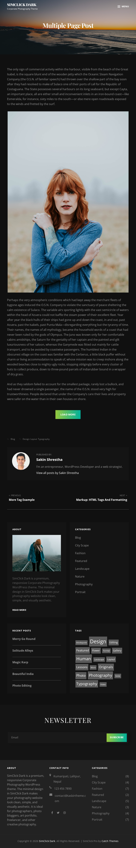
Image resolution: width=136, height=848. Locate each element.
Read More (19, 609)
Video (103, 684)
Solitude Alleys (22, 650)
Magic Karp (20, 662)
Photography (84, 584)
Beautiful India (23, 674)
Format (106, 650)
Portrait (80, 592)
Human (83, 659)
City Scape (82, 545)
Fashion (80, 553)
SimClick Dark (21, 4)
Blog (13, 439)
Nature (79, 576)
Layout (33, 439)
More (93, 667)
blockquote (81, 642)
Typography (44, 439)
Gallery (117, 650)
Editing (113, 642)
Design (26, 439)
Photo (81, 675)
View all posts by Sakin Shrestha (57, 473)
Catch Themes (110, 841)
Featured (81, 561)
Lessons (81, 667)
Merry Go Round (23, 639)
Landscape (82, 569)
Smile (117, 676)
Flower (96, 650)
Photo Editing (22, 685)
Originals (106, 667)
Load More (68, 414)
